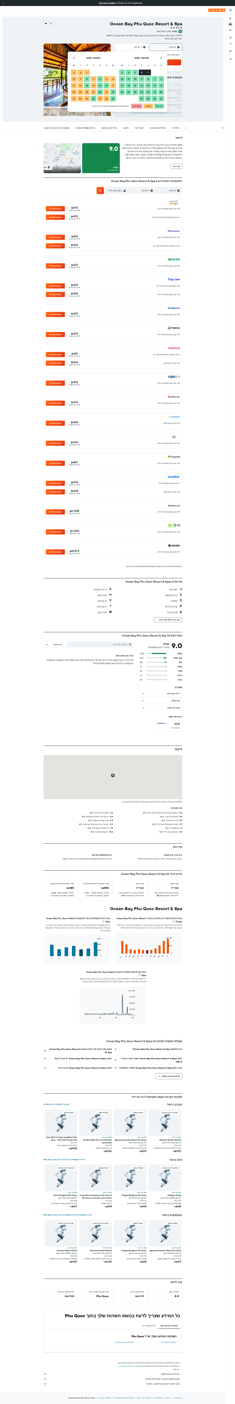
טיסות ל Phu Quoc (168, 1342)
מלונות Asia (158, 1398)
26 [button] (122, 92)
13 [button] (161, 85)
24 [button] (135, 92)
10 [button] (135, 79)
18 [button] (129, 85)
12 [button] (122, 79)
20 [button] (161, 92)
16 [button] (142, 85)
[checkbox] (168, 725)
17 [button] (135, 85)
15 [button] (148, 85)
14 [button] (155, 85)
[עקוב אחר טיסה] (230, 43)
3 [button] (135, 72)
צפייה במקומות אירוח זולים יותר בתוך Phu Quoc (64, 1159)
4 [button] (128, 72)
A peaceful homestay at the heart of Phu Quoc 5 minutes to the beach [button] (96, 1196)
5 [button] (122, 72)
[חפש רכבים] (230, 30)
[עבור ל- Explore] (230, 37)
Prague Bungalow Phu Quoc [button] (134, 1195)
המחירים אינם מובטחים (127, 1366)
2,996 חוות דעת (164, 31)
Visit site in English (107, 3)
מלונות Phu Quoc (104, 1398)
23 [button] (141, 92)
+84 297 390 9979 (173, 38)
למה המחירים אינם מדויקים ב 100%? (163, 1383)
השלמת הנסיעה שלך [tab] (169, 1325)
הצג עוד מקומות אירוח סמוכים (56, 1104)
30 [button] (141, 98)
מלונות (167, 1398)
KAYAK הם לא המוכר (170, 1374)
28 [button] (154, 98)
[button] (3, 3)
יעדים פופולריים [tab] (149, 1325)
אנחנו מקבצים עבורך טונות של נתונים (163, 1379)
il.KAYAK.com (177, 1398)
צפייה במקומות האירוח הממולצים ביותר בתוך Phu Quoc (68, 1215)
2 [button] (141, 72)
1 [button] (148, 72)
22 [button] (148, 92)
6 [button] (161, 79)
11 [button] (128, 79)
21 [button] (155, 92)
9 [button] (141, 79)
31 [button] (74, 98)
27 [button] (161, 98)
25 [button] (128, 92)
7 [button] (154, 79)
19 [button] (122, 85)
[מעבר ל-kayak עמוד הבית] (216, 10)
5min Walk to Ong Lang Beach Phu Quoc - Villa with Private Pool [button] (61, 1138)
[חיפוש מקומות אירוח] (230, 24)
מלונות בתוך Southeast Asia (123, 1398)
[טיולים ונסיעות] (230, 51)
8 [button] (148, 79)
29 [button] (148, 98)
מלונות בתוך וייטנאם (143, 1398)
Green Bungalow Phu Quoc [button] (65, 1195)
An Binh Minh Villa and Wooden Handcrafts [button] (97, 1141)
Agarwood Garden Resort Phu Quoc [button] (130, 1140)
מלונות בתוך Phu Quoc (124, 1342)
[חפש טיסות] (230, 18)
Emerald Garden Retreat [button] (170, 1140)
